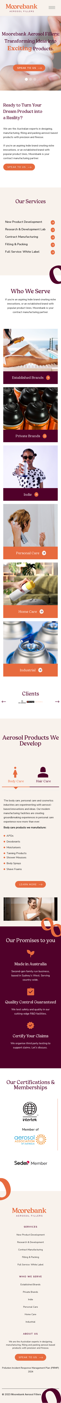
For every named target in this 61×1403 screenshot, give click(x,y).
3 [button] (34, 79)
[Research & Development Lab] (53, 231)
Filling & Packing (30, 1257)
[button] (4, 702)
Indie (28, 494)
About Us (30, 1333)
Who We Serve (30, 1276)
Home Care (28, 611)
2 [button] (30, 79)
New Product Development (31, 1234)
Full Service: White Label (30, 1264)
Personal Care (27, 553)
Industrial (28, 670)
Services (30, 1226)
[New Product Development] (53, 224)
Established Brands (27, 377)
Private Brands (28, 436)
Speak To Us (28, 1357)
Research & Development (30, 1242)
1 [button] (26, 79)
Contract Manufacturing (30, 1249)
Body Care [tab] (16, 781)
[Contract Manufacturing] (53, 239)
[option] (30, 56)
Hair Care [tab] (43, 781)
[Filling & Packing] (53, 246)
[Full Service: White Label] (53, 254)
